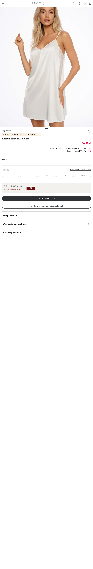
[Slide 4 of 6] (54, 124)
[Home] (38, 3)
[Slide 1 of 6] (9, 124)
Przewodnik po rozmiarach (80, 170)
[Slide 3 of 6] (39, 124)
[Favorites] (84, 3)
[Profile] (79, 3)
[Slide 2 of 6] (24, 124)
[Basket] (90, 3)
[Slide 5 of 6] (69, 124)
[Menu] (3, 3)
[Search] (74, 3)
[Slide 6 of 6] (84, 124)
